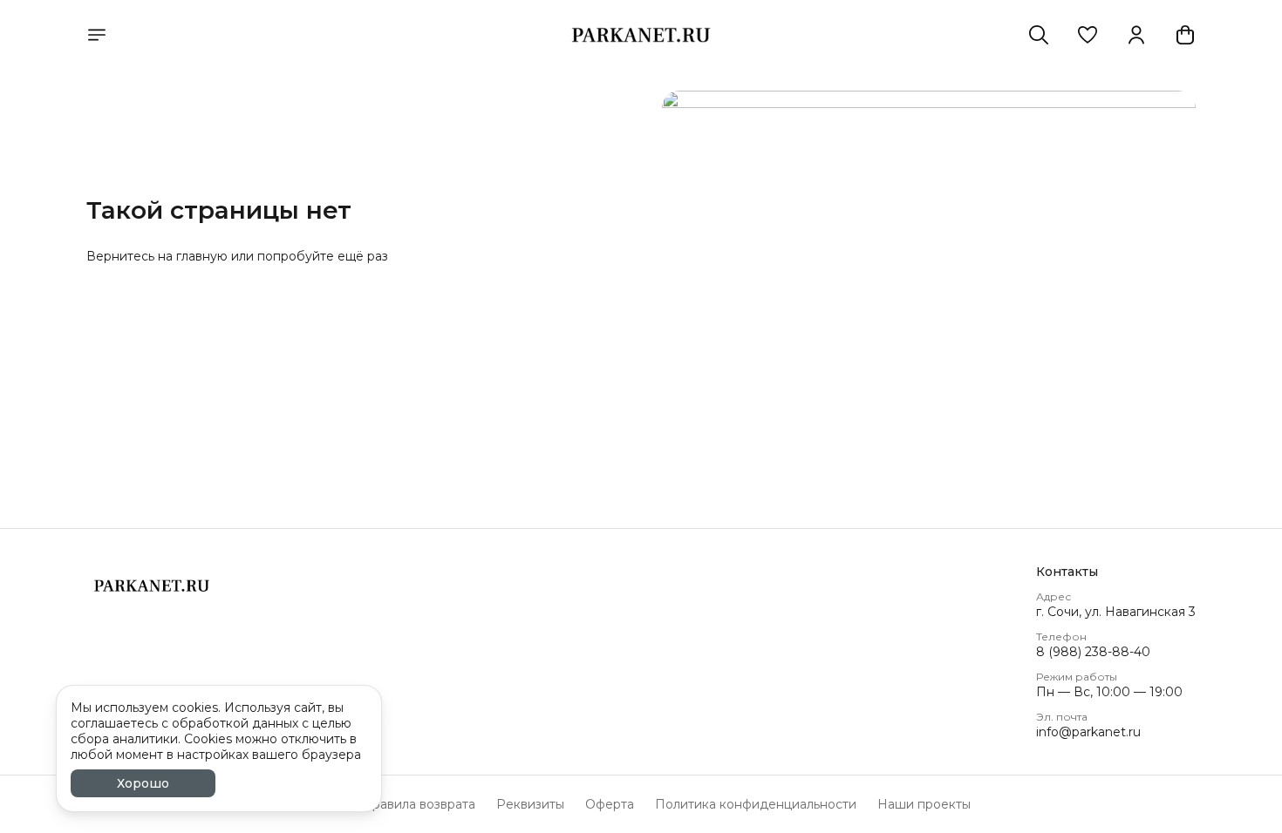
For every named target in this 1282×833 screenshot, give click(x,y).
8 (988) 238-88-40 (1093, 652)
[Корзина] (1185, 34)
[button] (1087, 34)
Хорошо (143, 783)
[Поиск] (1038, 34)
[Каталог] (96, 34)
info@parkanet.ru (1088, 732)
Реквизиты (530, 804)
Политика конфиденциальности (755, 804)
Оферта (609, 804)
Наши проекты (924, 804)
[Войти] (1136, 34)
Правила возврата (418, 804)
